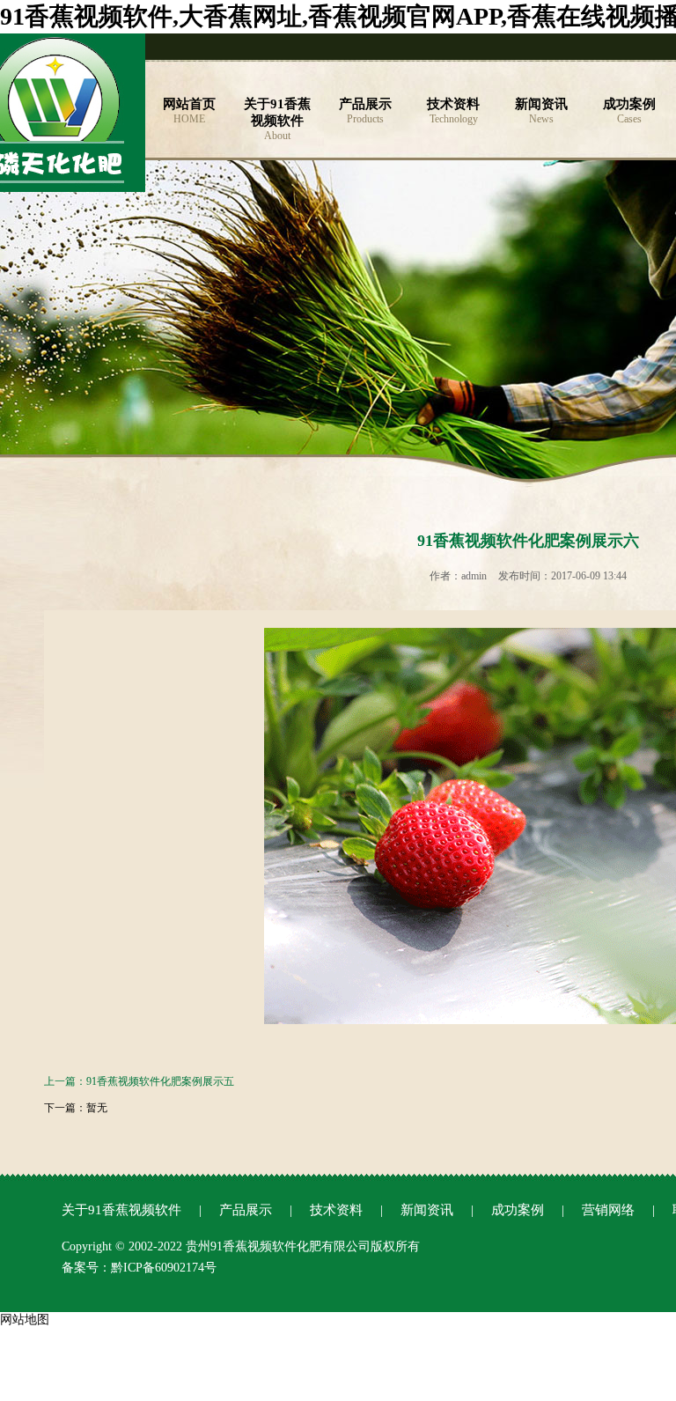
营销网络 (608, 1210)
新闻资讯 (426, 1210)
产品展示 (245, 1210)
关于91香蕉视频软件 (121, 1210)
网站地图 (24, 1319)
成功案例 (517, 1210)
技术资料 (336, 1210)
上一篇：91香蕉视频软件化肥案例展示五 (139, 1081)
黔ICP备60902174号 (164, 1267)
